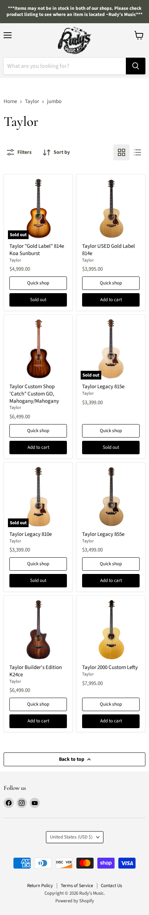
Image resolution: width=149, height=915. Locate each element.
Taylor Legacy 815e (103, 386)
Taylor (32, 101)
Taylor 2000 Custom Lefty (110, 667)
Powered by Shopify (74, 901)
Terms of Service (77, 885)
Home (10, 101)
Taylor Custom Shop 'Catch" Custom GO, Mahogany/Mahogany (34, 394)
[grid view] (121, 152)
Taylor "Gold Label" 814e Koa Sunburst (36, 249)
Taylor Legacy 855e (103, 534)
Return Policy (40, 885)
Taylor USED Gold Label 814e (108, 249)
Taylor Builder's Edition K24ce (35, 671)
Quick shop (38, 283)
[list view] (137, 152)
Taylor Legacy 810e (30, 534)
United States (71, 837)
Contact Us (111, 885)
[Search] (135, 66)
